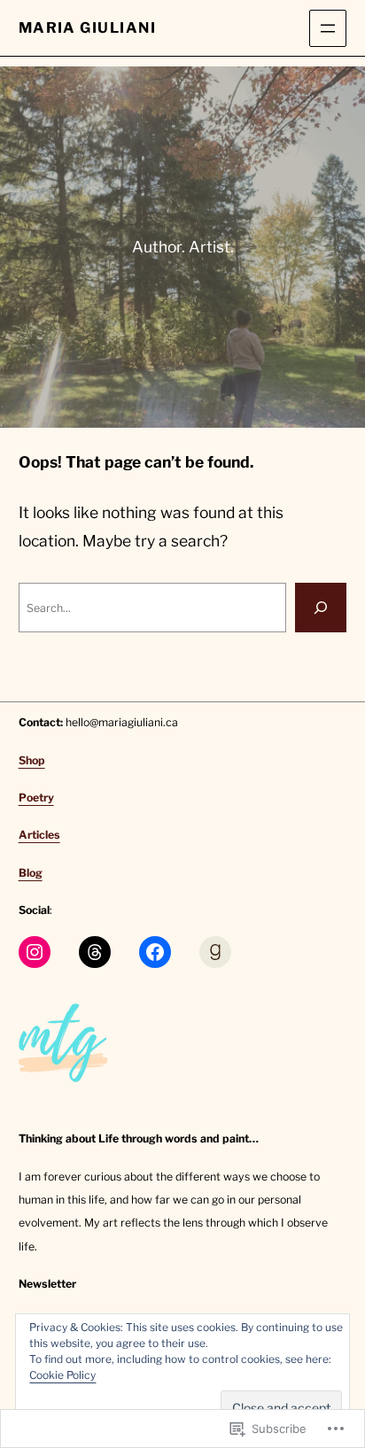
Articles (39, 834)
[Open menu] (327, 28)
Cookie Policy (62, 1375)
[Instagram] (34, 952)
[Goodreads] (215, 952)
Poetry (36, 797)
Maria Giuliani (88, 27)
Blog (31, 872)
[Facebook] (155, 952)
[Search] (320, 607)
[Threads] (95, 952)
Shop (32, 760)
